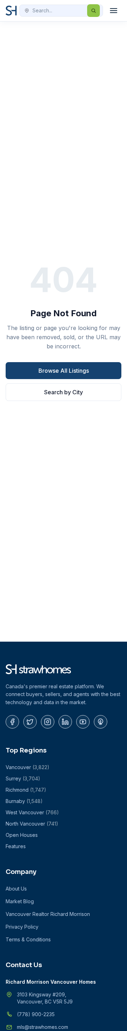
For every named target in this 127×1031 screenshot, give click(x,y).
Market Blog (20, 901)
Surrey (23, 778)
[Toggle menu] (113, 10)
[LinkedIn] (65, 722)
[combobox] (61, 10)
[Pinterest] (100, 722)
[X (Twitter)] (30, 722)
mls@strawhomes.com (42, 1027)
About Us (16, 889)
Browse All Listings (63, 370)
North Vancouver (32, 824)
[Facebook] (12, 722)
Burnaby (24, 801)
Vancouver (27, 767)
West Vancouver (32, 812)
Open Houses (22, 835)
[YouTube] (83, 722)
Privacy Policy (22, 927)
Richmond (26, 790)
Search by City (63, 392)
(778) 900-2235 (36, 1014)
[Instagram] (47, 722)
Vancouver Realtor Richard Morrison (48, 914)
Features (16, 846)
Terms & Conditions (28, 939)
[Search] (93, 10)
